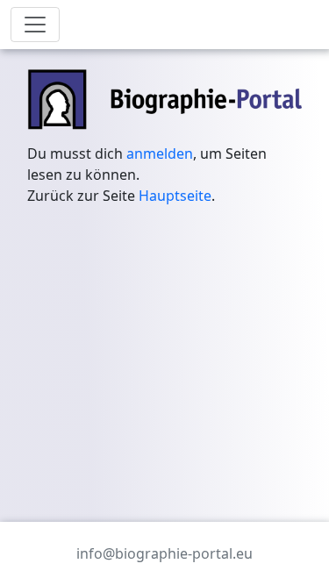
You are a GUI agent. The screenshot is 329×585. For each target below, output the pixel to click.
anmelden (159, 153)
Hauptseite (175, 195)
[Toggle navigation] (35, 24)
